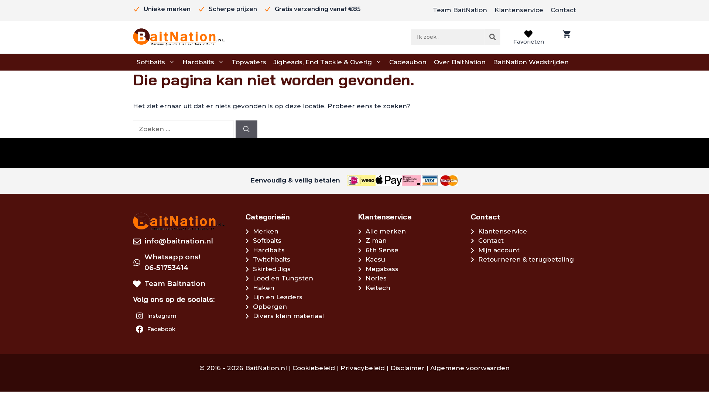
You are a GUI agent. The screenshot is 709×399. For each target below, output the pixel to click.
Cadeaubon (408, 62)
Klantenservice (518, 10)
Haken (263, 287)
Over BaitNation (460, 62)
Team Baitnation (174, 283)
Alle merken (386, 231)
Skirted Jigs (272, 269)
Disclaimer (407, 368)
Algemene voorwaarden (470, 368)
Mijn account (499, 250)
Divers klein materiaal (288, 316)
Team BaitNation (460, 10)
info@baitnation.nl (178, 241)
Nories (376, 278)
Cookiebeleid (313, 368)
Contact (563, 10)
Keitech (378, 287)
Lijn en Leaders (277, 297)
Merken (265, 231)
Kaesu (375, 259)
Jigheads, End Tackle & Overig (323, 62)
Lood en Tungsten (283, 278)
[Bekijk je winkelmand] (565, 37)
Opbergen (270, 306)
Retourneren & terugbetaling (526, 259)
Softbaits (151, 62)
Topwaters (249, 62)
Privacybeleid (362, 368)
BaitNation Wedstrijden (531, 62)
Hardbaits (198, 62)
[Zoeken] (492, 37)
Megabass (382, 269)
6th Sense (382, 250)
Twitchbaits (271, 259)
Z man (376, 240)
